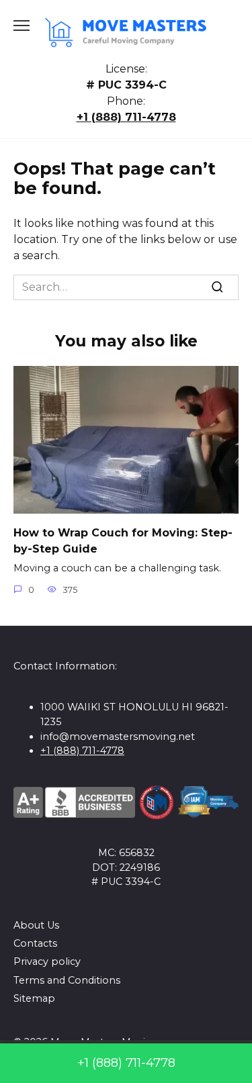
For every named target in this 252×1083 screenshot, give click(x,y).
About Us (36, 925)
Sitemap (34, 998)
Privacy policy (47, 961)
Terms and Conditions (66, 980)
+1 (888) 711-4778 (126, 117)
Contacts (35, 943)
